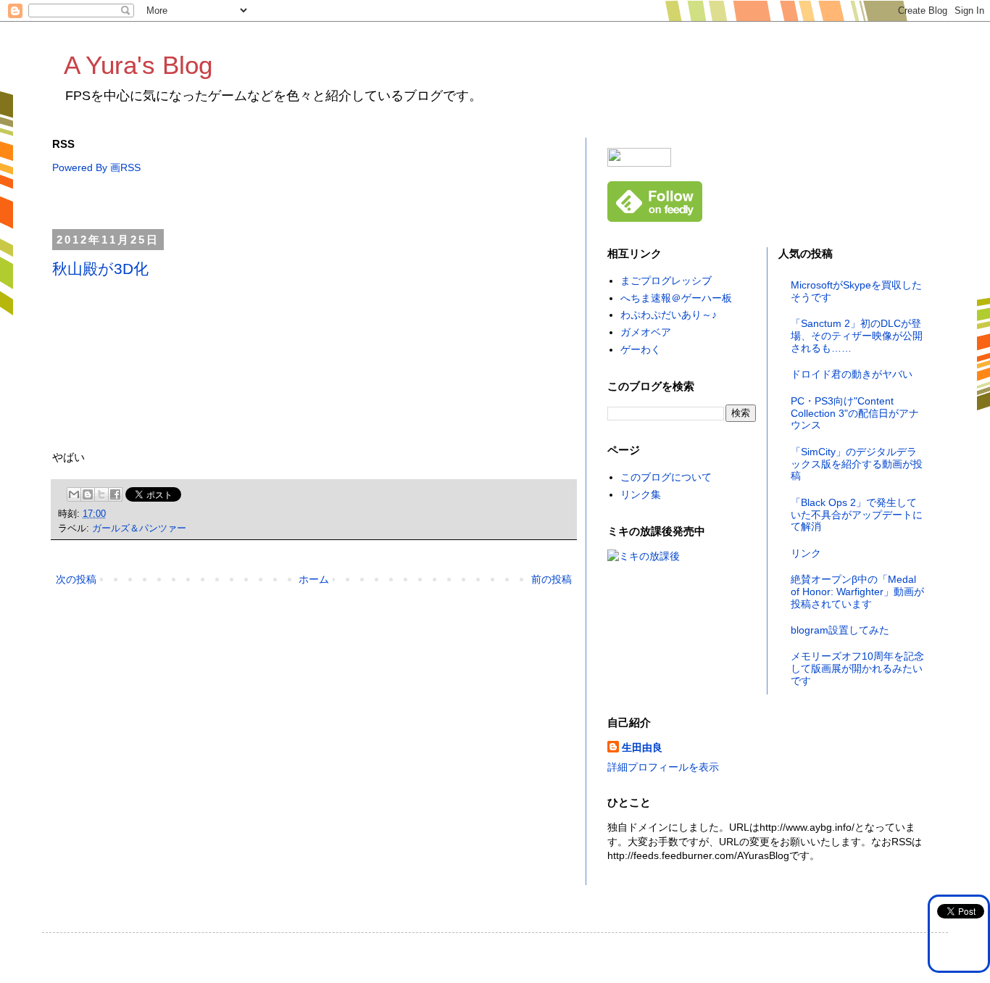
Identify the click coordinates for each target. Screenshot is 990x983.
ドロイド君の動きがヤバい (851, 374)
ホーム (314, 579)
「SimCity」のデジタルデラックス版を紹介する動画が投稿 (857, 464)
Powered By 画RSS (96, 167)
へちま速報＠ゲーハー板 (676, 298)
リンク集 (640, 494)
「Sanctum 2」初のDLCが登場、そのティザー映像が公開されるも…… (857, 336)
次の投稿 (76, 579)
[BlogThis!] (87, 494)
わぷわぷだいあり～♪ (668, 314)
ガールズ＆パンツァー (139, 528)
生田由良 (642, 747)
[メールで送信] (74, 494)
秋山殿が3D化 (100, 268)
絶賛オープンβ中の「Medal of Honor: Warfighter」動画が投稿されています (857, 591)
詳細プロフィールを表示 (663, 767)
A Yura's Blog (138, 65)
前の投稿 (551, 579)
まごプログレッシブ (666, 280)
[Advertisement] (316, 202)
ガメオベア (645, 332)
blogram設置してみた (840, 630)
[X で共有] (101, 494)
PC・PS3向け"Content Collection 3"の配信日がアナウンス (855, 413)
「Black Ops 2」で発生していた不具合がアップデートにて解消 (857, 515)
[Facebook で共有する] (115, 494)
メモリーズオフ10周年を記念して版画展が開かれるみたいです (857, 668)
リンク (806, 553)
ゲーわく (640, 349)
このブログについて (666, 477)
